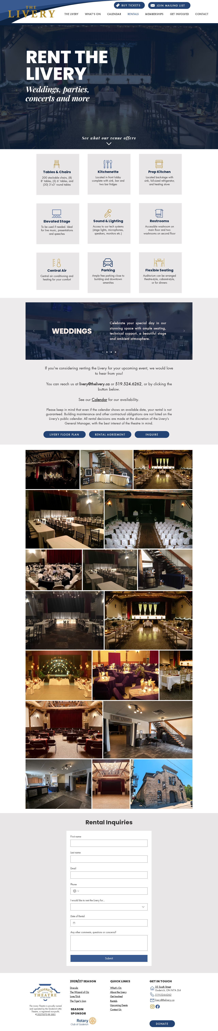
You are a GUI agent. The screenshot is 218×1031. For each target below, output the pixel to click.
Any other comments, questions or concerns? (93, 932)
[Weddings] (102, 352)
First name (76, 836)
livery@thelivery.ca (94, 384)
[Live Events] (106, 352)
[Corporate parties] (111, 352)
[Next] (184, 331)
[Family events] (115, 352)
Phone (74, 884)
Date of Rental (78, 916)
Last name (76, 852)
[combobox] (109, 906)
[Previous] (33, 331)
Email (73, 868)
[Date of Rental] (74, 923)
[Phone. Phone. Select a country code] (76, 891)
